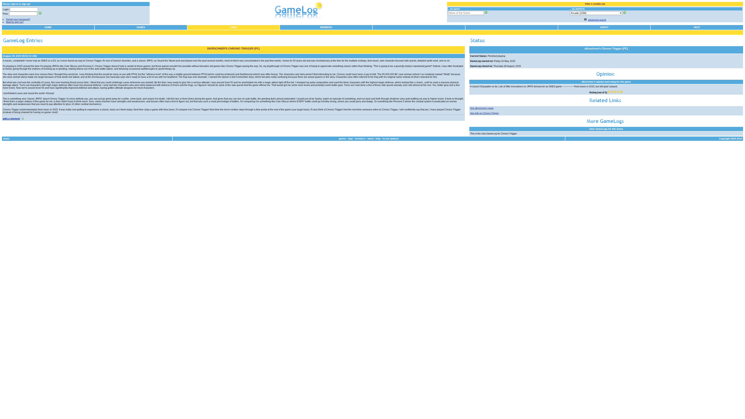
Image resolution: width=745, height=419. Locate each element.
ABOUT (604, 27)
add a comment (11, 118)
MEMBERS (326, 27)
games (342, 138)
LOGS (233, 27)
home (6, 138)
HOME (48, 27)
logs (350, 138)
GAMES (141, 27)
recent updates (390, 138)
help (378, 138)
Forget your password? (18, 19)
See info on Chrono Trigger (484, 113)
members (360, 138)
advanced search (597, 20)
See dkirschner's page (482, 108)
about (370, 138)
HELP (697, 27)
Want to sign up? (15, 22)
